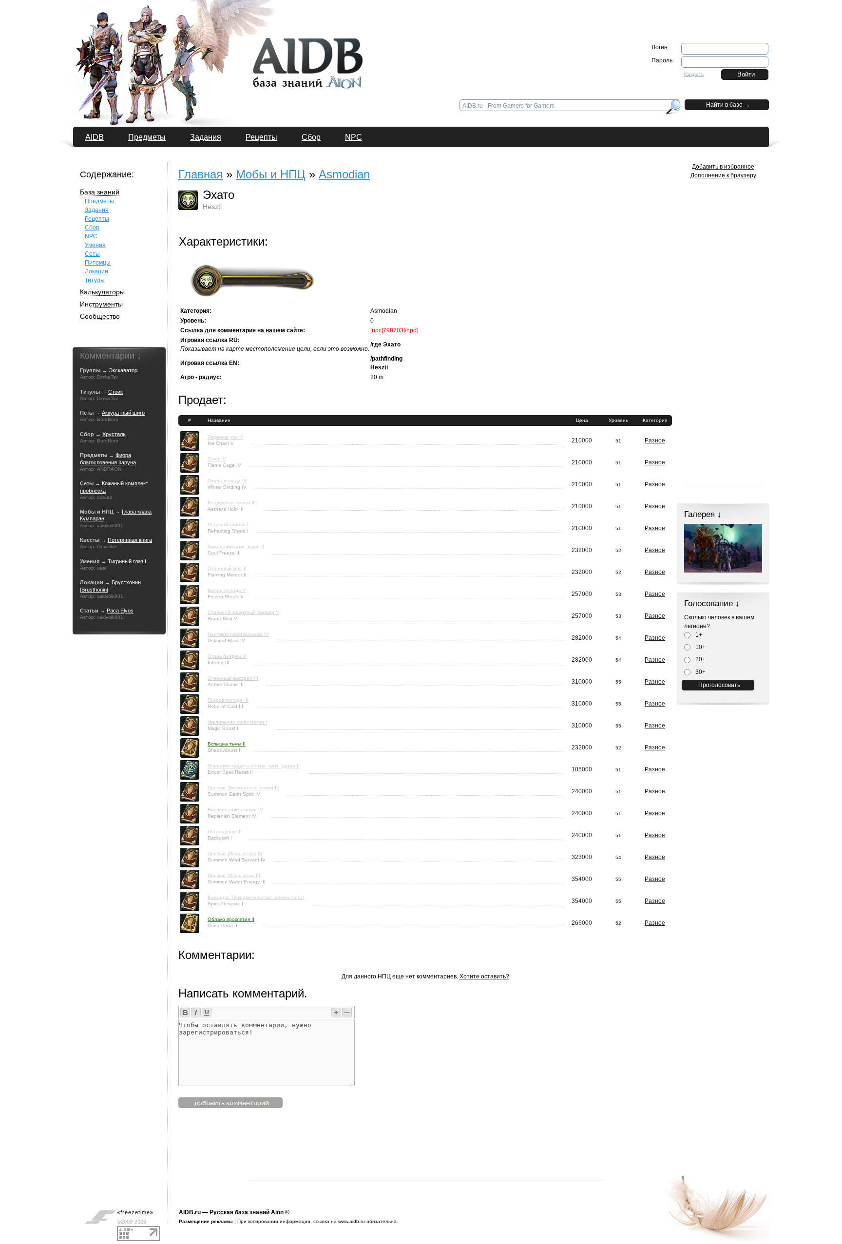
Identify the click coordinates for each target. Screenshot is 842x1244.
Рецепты (261, 137)
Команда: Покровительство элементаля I (256, 897)
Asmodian (344, 174)
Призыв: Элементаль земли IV (244, 787)
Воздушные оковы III (232, 502)
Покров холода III (228, 700)
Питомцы (98, 262)
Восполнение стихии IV (235, 809)
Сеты (92, 253)
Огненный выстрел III (233, 678)
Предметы (147, 137)
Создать (694, 74)
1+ (698, 635)
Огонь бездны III (227, 656)
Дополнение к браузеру (723, 175)
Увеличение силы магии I (237, 722)
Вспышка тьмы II (227, 743)
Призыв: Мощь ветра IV (235, 853)
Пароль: (662, 60)
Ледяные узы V (225, 437)
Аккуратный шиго (123, 413)
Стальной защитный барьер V (243, 612)
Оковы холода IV (227, 480)
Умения (95, 245)
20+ (700, 659)
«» (135, 1212)
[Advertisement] (425, 1159)
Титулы (95, 280)
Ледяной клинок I (228, 524)
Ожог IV (217, 458)
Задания (205, 137)
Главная (200, 174)
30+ (700, 672)
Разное (655, 440)
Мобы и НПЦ (271, 174)
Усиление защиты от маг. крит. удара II (254, 765)
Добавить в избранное (723, 166)
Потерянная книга (130, 540)
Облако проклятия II (231, 919)
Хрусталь (114, 434)
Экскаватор (123, 370)
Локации (96, 271)
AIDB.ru (190, 1212)
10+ (700, 647)
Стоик (115, 392)
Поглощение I (224, 831)
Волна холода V (227, 590)
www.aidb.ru (351, 1221)
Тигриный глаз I (127, 561)
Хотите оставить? (484, 976)
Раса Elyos (120, 610)
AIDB (94, 137)
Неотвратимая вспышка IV (238, 634)
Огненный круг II (227, 568)
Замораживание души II (236, 546)
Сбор (311, 137)
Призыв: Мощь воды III (234, 875)
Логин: (660, 47)
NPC (353, 137)
